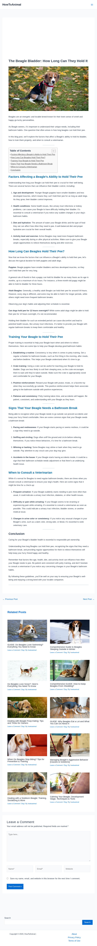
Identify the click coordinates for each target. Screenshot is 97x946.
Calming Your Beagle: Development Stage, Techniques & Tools (67, 797)
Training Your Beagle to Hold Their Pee (27, 161)
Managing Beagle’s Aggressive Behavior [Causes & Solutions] (69, 760)
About (74, 934)
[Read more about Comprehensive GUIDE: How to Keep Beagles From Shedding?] (70, 669)
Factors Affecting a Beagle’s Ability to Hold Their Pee (33, 155)
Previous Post (10, 599)
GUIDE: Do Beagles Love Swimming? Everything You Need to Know (25, 645)
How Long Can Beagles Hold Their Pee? (28, 158)
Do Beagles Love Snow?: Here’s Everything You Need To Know (22, 685)
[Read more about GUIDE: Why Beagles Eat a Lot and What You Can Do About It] (70, 707)
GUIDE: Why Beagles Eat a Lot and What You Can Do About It (69, 722)
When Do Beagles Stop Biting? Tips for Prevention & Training (25, 760)
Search (7, 918)
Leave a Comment (13, 650)
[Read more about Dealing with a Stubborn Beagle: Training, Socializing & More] (27, 783)
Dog (22, 650)
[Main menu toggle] (92, 4)
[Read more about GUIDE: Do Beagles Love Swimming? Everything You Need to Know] (27, 630)
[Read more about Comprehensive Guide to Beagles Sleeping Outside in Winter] (70, 631)
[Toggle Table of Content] (52, 151)
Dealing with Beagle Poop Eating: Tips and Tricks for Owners (25, 722)
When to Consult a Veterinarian (24, 167)
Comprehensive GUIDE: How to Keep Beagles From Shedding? (68, 685)
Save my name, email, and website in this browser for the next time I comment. (45, 878)
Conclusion (15, 170)
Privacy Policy (74, 937)
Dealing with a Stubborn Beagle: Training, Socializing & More (27, 799)
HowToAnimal (11, 4)
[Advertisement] (48, 41)
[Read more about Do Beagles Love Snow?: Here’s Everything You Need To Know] (27, 670)
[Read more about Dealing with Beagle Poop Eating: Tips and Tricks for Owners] (27, 706)
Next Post (88, 599)
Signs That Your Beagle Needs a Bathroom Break (32, 164)
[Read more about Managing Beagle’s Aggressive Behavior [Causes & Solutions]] (70, 745)
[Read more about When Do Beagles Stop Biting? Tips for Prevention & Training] (27, 744)
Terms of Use (74, 941)
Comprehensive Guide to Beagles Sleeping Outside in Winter (66, 648)
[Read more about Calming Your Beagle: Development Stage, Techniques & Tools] (70, 782)
